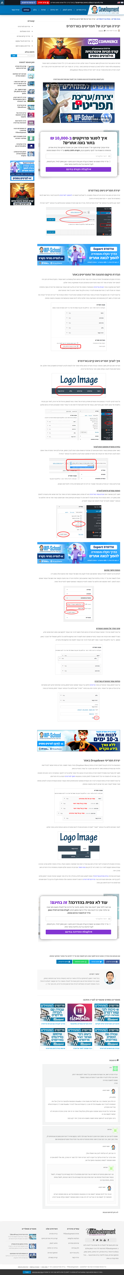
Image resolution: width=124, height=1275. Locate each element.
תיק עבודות (75, 1248)
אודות (43, 10)
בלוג (35, 10)
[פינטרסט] (93, 1240)
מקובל (27, 1272)
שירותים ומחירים (73, 1243)
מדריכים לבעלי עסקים (23, 41)
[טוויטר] (97, 1240)
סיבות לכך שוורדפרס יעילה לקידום (107, 1024)
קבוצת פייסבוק (28, 3)
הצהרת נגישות (34, 1267)
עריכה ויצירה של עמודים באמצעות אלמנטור (21, 115)
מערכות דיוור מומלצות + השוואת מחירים (19, 75)
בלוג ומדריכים (74, 1253)
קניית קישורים (53, 1257)
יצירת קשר (15, 10)
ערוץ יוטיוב (42, 3)
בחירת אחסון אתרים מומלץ (19, 1244)
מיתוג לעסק (67, 10)
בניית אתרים (81, 10)
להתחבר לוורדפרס (66, 195)
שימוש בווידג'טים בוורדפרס (55, 1048)
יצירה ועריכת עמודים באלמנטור (81, 1024)
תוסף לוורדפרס (70, 776)
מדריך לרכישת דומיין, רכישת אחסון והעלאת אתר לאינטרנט (19, 99)
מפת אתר (44, 1267)
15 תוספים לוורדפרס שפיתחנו (19, 1254)
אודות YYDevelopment (71, 1233)
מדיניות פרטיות (23, 1267)
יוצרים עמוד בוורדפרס (97, 494)
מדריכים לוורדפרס (89, 879)
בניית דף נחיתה (52, 1248)
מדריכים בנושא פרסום (23, 46)
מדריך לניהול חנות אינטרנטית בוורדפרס (20, 122)
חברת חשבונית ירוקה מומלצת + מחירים (19, 137)
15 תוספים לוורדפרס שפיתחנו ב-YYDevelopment (20, 130)
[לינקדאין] (100, 1240)
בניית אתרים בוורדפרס (101, 876)
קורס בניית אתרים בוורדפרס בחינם (20, 67)
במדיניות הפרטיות (37, 1272)
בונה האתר (82, 867)
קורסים (26, 10)
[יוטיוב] (104, 1240)
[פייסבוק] (108, 1240)
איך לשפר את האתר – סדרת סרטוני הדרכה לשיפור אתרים (19, 84)
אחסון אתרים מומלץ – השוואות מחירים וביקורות (19, 154)
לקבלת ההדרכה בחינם (77, 931)
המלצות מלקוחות (73, 1238)
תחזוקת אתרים (52, 1253)
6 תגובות (101, 31)
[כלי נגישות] (2, 2)
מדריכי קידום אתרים (23, 36)
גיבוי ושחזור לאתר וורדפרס (82, 1048)
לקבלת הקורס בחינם (77, 169)
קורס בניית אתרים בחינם (49, 1238)
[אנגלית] (118, 3)
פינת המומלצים (25, 31)
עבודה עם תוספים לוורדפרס (109, 1048)
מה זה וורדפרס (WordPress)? (21, 106)
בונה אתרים (116, 19)
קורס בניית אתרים (103, 19)
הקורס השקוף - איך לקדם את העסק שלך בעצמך (20, 91)
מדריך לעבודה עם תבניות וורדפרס (53, 1024)
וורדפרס (92, 685)
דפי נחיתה (54, 10)
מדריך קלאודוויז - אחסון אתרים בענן (20, 145)
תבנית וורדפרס (99, 287)
